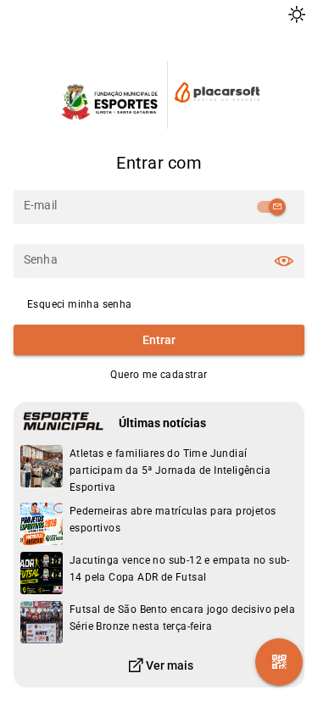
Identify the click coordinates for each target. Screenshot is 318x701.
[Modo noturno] (296, 14)
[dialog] (159, 470)
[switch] (270, 207)
